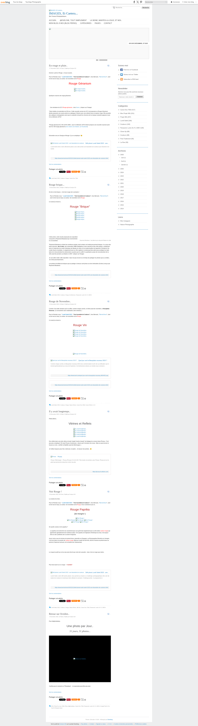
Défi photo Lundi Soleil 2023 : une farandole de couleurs (97, 143)
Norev (78, 107)
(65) (127, 139)
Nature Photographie (127, 224)
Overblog (110, 719)
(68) (125, 131)
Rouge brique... (56, 184)
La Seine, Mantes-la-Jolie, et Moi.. (106, 20)
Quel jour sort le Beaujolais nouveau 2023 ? (92, 360)
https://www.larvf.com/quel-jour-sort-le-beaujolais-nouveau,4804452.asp (88, 375)
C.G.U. (110, 724)
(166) (126, 120)
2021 (122, 183)
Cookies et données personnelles (123, 724)
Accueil (52, 20)
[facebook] (134, 2)
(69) (132, 128)
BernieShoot (103, 77)
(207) (125, 117)
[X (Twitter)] (137, 2)
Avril (122, 161)
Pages (97, 23)
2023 (122, 176)
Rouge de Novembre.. (60, 301)
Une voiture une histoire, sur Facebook (76, 126)
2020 (122, 187)
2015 (122, 205)
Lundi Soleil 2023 (67, 77)
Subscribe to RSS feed (131, 79)
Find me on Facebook (131, 70)
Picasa (60, 456)
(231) (127, 113)
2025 (122, 169)
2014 (122, 208)
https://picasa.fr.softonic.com (100, 471)
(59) (124, 142)
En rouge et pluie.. (58, 65)
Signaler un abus (101, 724)
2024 (122, 172)
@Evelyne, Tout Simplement (73, 20)
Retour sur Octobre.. (59, 614)
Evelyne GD (63, 724)
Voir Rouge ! (55, 491)
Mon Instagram (125, 221)
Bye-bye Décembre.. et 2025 (138, 43)
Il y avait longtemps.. (59, 411)
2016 (122, 201)
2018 (122, 194)
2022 (122, 179)
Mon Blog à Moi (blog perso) (63, 23)
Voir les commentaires (55, 164)
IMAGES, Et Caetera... (63, 13)
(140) (125, 124)
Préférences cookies (141, 724)
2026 (122, 154)
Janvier (123, 164)
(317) (127, 110)
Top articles (84, 724)
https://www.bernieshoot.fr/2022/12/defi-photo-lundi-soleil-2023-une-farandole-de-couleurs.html (81, 158)
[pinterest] (141, 2)
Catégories (85, 23)
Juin (122, 157)
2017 (122, 198)
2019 (122, 190)
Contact (108, 23)
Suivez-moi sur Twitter (131, 74)
